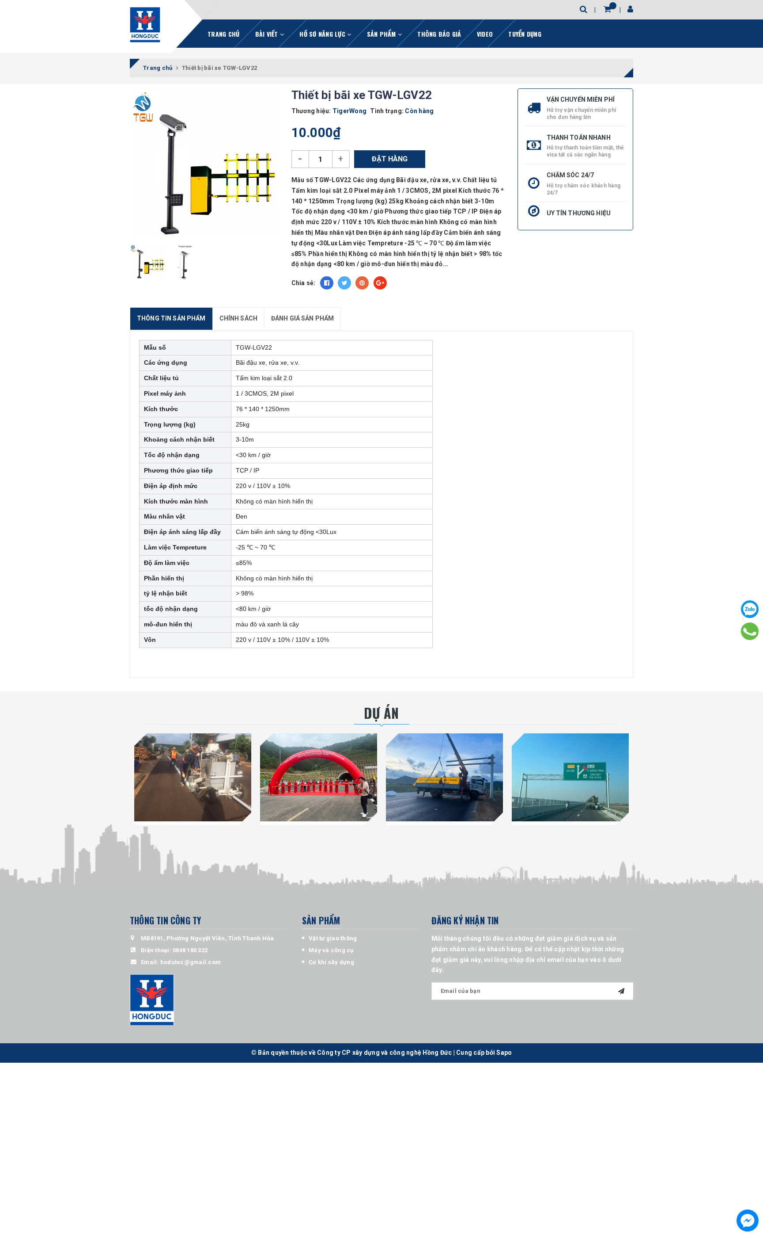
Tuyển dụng (524, 33)
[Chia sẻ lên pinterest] (362, 283)
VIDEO (485, 33)
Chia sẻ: (303, 282)
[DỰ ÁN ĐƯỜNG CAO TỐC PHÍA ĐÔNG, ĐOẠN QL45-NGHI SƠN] (570, 777)
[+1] (380, 283)
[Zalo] (750, 609)
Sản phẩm (382, 33)
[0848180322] (750, 631)
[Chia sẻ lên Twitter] (344, 283)
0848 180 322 (190, 950)
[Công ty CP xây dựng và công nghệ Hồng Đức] (145, 24)
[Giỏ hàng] (607, 9)
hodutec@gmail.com (190, 962)
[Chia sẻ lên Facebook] (326, 283)
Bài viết (267, 33)
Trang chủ (223, 33)
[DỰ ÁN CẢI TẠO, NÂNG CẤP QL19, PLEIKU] (192, 777)
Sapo (504, 1052)
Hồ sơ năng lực (323, 33)
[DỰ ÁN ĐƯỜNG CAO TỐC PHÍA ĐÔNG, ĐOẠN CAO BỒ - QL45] (318, 777)
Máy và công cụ (331, 950)
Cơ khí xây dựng (331, 962)
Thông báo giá (439, 33)
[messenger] (748, 1220)
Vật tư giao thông (333, 938)
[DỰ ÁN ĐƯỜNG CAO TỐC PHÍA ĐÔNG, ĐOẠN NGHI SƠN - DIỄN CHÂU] (444, 777)
